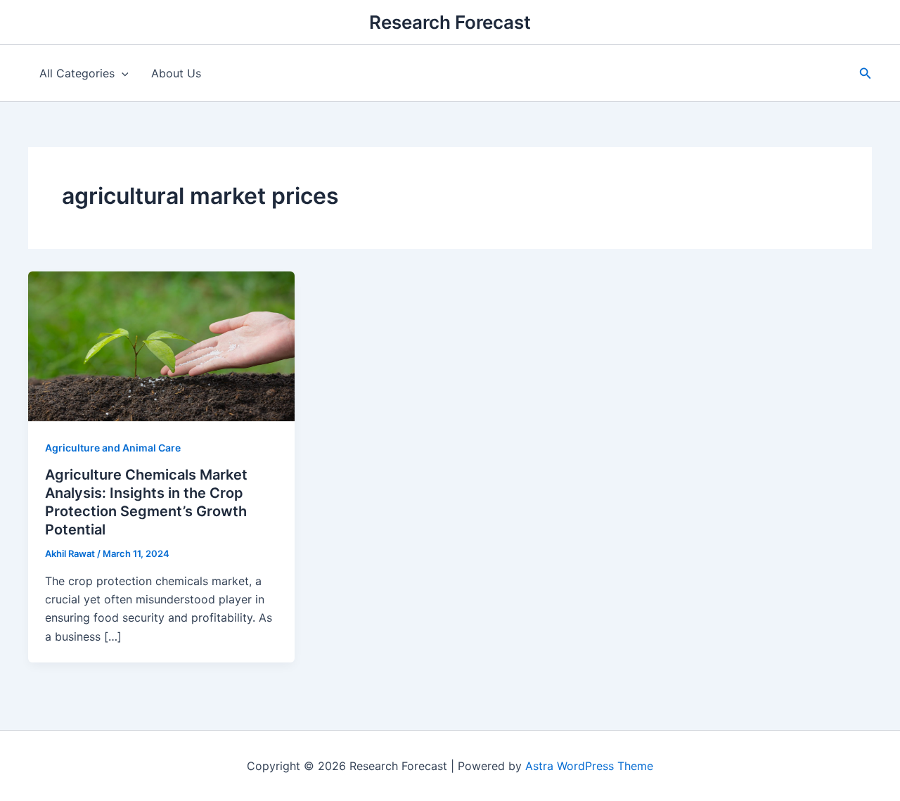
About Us (176, 73)
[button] (865, 73)
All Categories (77, 73)
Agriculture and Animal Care (113, 448)
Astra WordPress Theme (589, 766)
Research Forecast (450, 22)
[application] (122, 73)
